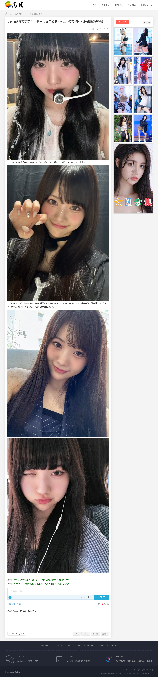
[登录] (89, 597)
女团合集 (119, 5)
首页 (94, 5)
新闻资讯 (18, 14)
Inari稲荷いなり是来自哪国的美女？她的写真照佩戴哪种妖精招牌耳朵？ (42, 580)
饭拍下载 (105, 5)
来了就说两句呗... (15, 591)
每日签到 (70, 656)
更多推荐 (147, 22)
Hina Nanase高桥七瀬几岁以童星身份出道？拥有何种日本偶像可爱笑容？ (42, 584)
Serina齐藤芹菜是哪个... (34, 14)
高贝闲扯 (56, 646)
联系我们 (102, 646)
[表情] (10, 597)
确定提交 (101, 597)
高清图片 (67, 646)
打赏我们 (79, 646)
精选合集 (132, 5)
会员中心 (148, 5)
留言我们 (90, 646)
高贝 (10, 14)
